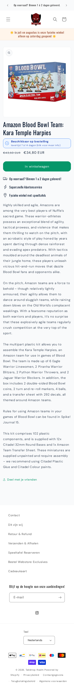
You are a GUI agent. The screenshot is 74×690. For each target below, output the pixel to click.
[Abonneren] (60, 597)
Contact (14, 515)
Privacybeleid (31, 674)
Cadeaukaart (17, 571)
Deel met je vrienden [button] (22, 479)
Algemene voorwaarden (53, 681)
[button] (8, 19)
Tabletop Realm (35, 669)
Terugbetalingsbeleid (23, 681)
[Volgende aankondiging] (66, 5)
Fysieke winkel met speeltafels (27, 195)
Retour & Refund (20, 534)
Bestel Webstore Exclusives (28, 562)
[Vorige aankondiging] (7, 5)
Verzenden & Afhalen (23, 543)
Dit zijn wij (15, 525)
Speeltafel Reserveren (24, 552)
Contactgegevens (53, 674)
